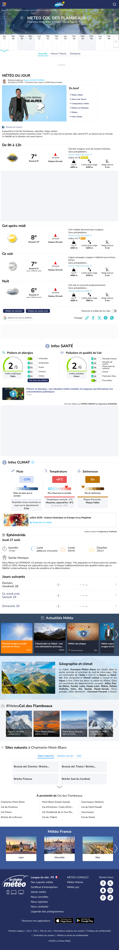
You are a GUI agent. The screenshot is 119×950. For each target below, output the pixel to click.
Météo (3, 10)
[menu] (4, 4)
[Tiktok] (110, 898)
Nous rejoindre (39, 902)
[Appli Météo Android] (84, 921)
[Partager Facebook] (93, 318)
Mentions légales (16, 931)
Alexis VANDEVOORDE (34, 80)
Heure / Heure (58, 53)
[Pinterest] (103, 898)
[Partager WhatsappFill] (112, 318)
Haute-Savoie (35, 10)
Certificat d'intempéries (44, 887)
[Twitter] (110, 883)
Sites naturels (46, 756)
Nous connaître (39, 897)
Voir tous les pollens (38, 380)
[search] (114, 4)
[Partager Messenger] (106, 318)
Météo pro (73, 887)
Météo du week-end (38, 310)
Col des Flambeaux (65, 10)
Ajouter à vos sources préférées (20, 318)
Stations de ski (65, 756)
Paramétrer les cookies (44, 935)
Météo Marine (75, 882)
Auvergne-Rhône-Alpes (21, 10)
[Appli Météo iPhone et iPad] (64, 921)
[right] (116, 41)
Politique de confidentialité (99, 931)
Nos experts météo (42, 882)
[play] (13, 393)
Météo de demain (13, 310)
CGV (35, 931)
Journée (42, 53)
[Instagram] (110, 890)
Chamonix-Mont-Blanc (49, 10)
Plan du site (45, 931)
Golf (79, 756)
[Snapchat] (103, 890)
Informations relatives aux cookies (68, 931)
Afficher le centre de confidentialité (72, 935)
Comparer (75, 53)
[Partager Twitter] (99, 318)
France (9, 10)
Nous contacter (39, 906)
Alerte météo (38, 892)
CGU (28, 931)
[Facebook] (103, 883)
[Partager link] (87, 318)
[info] (33, 462)
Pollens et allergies (20, 353)
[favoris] (89, 18)
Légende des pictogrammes (47, 911)
